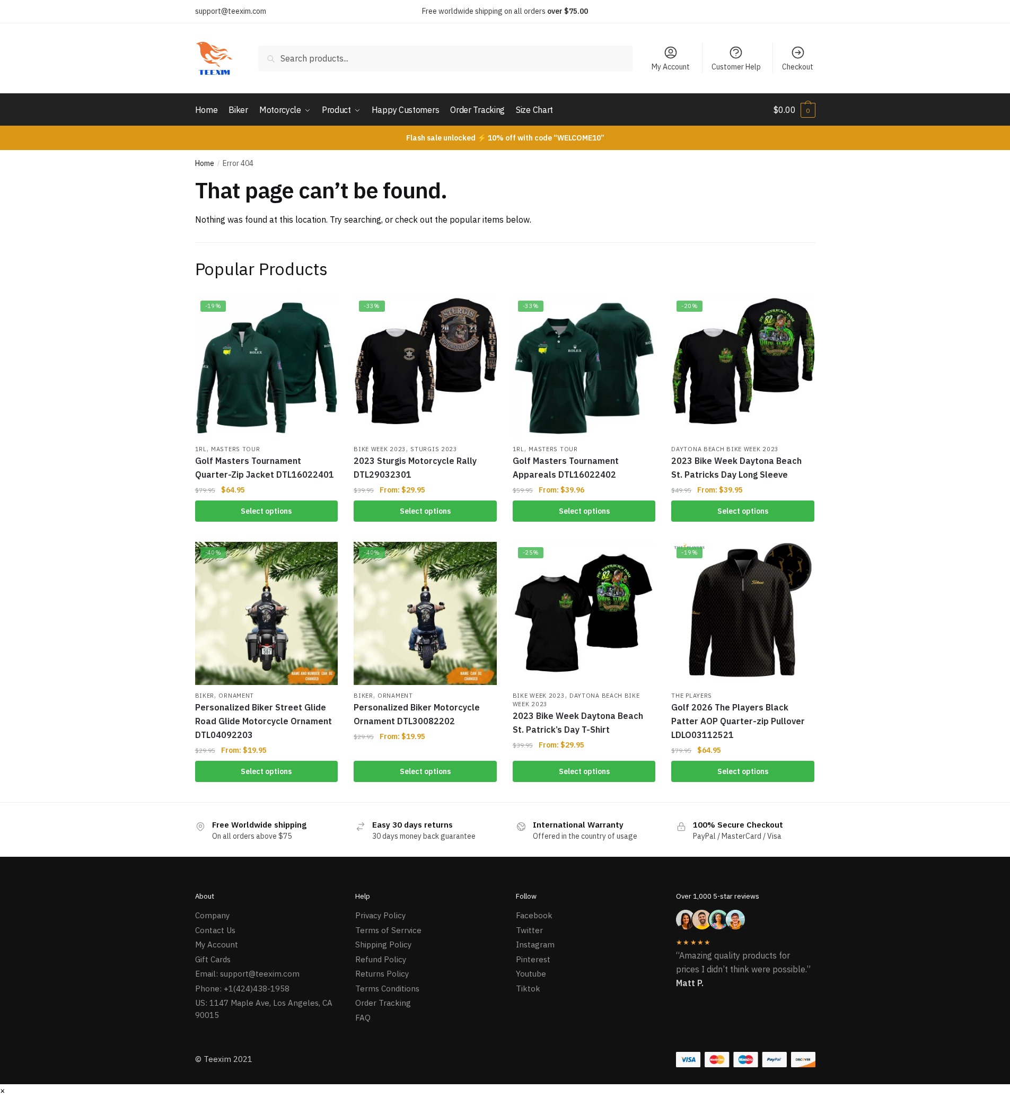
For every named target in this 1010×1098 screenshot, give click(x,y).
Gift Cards (213, 959)
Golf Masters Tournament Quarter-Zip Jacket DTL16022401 (264, 467)
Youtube (531, 974)
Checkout (797, 67)
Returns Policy (382, 974)
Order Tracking (383, 1003)
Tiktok (528, 988)
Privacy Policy (380, 915)
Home (204, 163)
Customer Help (736, 67)
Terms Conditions (387, 988)
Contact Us (215, 930)
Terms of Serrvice (388, 930)
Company (212, 915)
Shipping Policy (383, 944)
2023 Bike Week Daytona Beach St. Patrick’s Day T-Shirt (578, 722)
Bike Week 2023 (380, 449)
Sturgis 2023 (433, 449)
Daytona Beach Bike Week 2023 (725, 449)
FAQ (363, 1018)
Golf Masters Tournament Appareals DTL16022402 (566, 467)
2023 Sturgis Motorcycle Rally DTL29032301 (415, 467)
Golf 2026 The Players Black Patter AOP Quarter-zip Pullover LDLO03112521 (738, 721)
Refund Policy (380, 959)
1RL (201, 449)
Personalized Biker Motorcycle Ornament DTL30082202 (417, 714)
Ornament (236, 695)
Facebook (534, 915)
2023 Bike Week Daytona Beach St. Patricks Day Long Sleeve (736, 467)
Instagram (535, 944)
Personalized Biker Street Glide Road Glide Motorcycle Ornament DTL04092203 (263, 721)
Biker (205, 695)
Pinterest (533, 959)
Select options (266, 511)
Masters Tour (235, 449)
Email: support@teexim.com (247, 974)
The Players (691, 695)
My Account (671, 67)
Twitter (529, 930)
